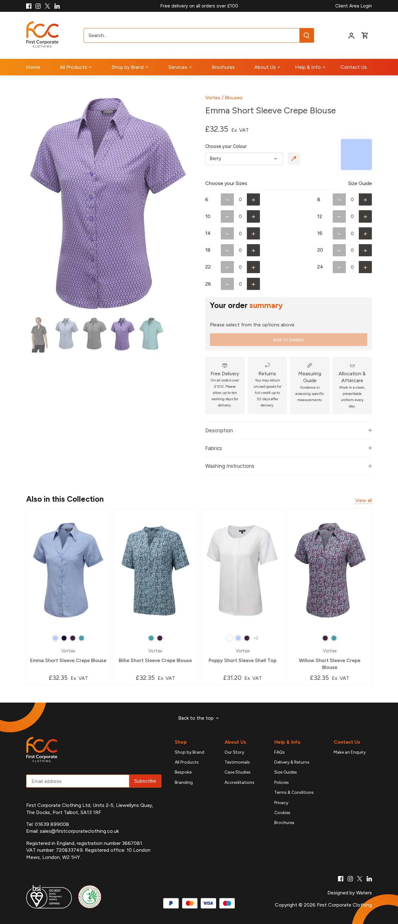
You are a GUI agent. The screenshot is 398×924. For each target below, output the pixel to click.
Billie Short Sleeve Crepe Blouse (155, 655)
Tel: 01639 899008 (47, 824)
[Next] (181, 203)
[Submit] (307, 35)
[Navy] (64, 638)
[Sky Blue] (55, 638)
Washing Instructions (229, 466)
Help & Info (287, 742)
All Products (187, 762)
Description (219, 430)
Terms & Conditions (294, 792)
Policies (281, 782)
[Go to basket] (365, 35)
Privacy (281, 802)
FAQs (279, 752)
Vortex (212, 98)
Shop (181, 742)
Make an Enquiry (350, 752)
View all (363, 500)
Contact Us (347, 742)
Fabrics (213, 448)
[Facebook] (28, 5)
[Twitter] (47, 5)
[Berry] (73, 638)
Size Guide (360, 183)
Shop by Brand (189, 752)
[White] (229, 638)
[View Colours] (294, 158)
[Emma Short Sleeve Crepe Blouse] (68, 570)
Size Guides (285, 772)
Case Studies (237, 772)
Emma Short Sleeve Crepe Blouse (68, 655)
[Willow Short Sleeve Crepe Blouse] (329, 570)
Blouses (234, 98)
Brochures (284, 822)
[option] (108, 204)
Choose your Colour (226, 146)
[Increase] (253, 199)
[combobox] (192, 35)
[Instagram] (38, 5)
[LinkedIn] (57, 5)
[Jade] (81, 638)
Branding (184, 782)
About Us (235, 742)
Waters (364, 893)
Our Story (234, 752)
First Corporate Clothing (344, 905)
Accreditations (239, 782)
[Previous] (35, 203)
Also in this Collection (65, 499)
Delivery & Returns (291, 762)
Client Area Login (353, 6)
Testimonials (237, 762)
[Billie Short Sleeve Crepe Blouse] (155, 570)
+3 (255, 638)
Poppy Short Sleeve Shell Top (242, 655)
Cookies (282, 812)
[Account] (351, 35)
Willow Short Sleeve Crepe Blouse (329, 659)
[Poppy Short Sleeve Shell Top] (242, 570)
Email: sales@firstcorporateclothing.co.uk (72, 831)
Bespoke (183, 772)
